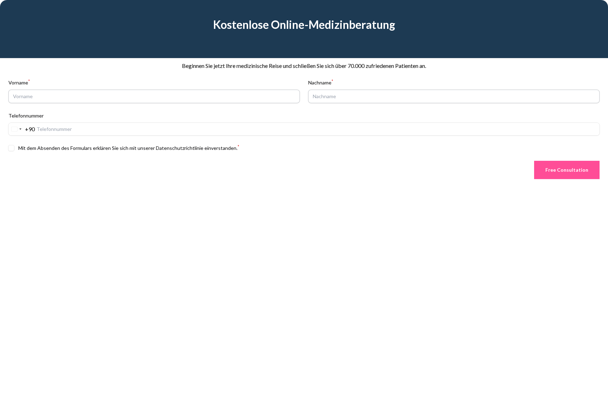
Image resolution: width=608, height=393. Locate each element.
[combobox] (22, 129)
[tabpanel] (304, 80)
